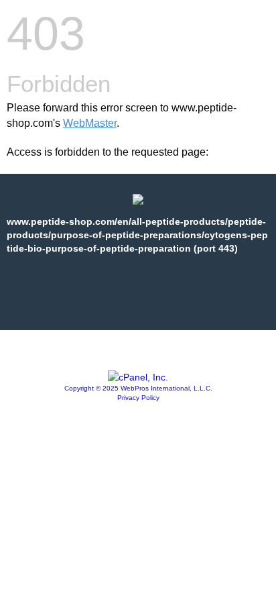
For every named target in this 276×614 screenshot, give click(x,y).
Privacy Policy (138, 397)
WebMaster (90, 123)
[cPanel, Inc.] (138, 377)
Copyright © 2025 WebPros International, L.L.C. (138, 388)
